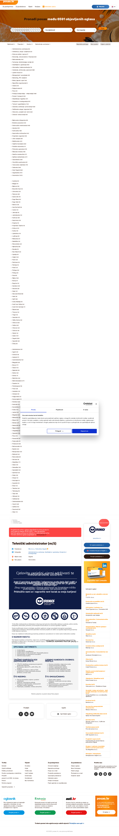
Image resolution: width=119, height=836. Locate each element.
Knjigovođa (15, 396)
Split (13, 299)
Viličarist (14, 496)
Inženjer (14, 394)
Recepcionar (16, 451)
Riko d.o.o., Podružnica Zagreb (37, 549)
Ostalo (14, 85)
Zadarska (15, 167)
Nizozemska (16, 244)
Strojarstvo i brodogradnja (20, 101)
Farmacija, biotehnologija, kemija (21, 62)
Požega (14, 270)
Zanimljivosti (28, 778)
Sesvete (14, 288)
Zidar (13, 512)
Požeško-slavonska (18, 146)
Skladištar (15, 462)
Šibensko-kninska (17, 151)
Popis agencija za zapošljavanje (57, 783)
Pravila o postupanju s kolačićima (11, 773)
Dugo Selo (15, 202)
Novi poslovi (94, 44)
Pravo (14, 91)
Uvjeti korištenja (6, 768)
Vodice (14, 325)
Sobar (14, 464)
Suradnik (15, 483)
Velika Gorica (16, 320)
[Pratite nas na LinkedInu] (101, 774)
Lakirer (14, 412)
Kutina (14, 231)
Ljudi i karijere (29, 773)
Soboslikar (15, 467)
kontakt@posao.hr (103, 805)
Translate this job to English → (98, 550)
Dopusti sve (84, 431)
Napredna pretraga (82, 44)
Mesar (14, 420)
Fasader (14, 383)
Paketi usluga (75, 770)
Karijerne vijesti (75, 775)
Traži (102, 28)
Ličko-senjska (16, 138)
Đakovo (14, 204)
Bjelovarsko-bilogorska (19, 120)
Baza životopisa (75, 768)
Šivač (14, 485)
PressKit (4, 775)
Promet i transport (17, 96)
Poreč (14, 267)
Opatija (14, 254)
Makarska (15, 238)
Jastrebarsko (16, 215)
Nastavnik (15, 425)
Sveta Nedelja (16, 301)
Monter (14, 422)
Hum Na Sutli (16, 207)
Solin (13, 296)
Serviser (14, 459)
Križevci (14, 228)
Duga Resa (15, 199)
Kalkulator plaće (50, 6)
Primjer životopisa (53, 780)
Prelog (14, 273)
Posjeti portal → (14, 812)
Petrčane (15, 262)
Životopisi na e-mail (76, 773)
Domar (14, 375)
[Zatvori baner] (96, 404)
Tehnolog (15, 491)
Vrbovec (14, 328)
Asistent (14, 357)
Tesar (14, 493)
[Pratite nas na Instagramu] (105, 774)
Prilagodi (58, 431)
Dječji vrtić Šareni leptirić (96, 714)
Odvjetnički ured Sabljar (94, 614)
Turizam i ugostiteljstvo (19, 104)
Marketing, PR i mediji (18, 78)
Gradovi (29, 44)
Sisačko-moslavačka (18, 154)
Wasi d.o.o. (91, 635)
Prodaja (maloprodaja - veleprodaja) (23, 93)
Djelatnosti (10, 44)
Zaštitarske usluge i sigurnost (21, 109)
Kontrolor (15, 404)
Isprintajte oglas (65, 714)
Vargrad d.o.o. (96, 628)
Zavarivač (15, 509)
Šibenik (14, 309)
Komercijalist (16, 399)
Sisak (14, 291)
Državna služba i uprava (19, 54)
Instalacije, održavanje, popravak (22, 70)
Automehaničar (16, 360)
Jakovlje (14, 212)
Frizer (14, 388)
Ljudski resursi (16, 72)
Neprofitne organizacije (19, 83)
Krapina (14, 223)
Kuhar (14, 409)
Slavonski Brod (16, 293)
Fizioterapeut (16, 386)
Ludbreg (14, 236)
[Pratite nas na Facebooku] (96, 774)
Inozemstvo (15, 175)
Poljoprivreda (16, 88)
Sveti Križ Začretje (17, 307)
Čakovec (15, 194)
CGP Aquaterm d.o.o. (95, 734)
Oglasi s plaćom (105, 44)
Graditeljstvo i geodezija (19, 64)
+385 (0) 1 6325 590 (103, 807)
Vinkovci (14, 322)
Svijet (26, 768)
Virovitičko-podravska (18, 162)
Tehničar (14, 488)
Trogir (14, 314)
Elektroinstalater (17, 380)
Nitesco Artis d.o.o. (94, 708)
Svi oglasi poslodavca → (97, 545)
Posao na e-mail (52, 770)
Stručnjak (15, 480)
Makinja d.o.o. (95, 646)
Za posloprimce (8, 6)
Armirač (14, 354)
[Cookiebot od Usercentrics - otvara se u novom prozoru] (84, 404)
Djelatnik (14, 370)
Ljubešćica (15, 233)
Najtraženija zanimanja (42, 44)
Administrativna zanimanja (20, 49)
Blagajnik (15, 362)
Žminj (14, 343)
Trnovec (14, 312)
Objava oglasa (75, 766)
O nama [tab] (85, 409)
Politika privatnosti (7, 770)
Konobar (14, 401)
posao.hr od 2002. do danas (10, 778)
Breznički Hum (16, 189)
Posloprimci (16, 521)
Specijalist (15, 470)
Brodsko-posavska (17, 123)
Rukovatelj (15, 457)
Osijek (14, 257)
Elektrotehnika (16, 59)
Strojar (14, 478)
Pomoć (4, 780)
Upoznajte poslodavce (54, 775)
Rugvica (14, 283)
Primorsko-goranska (18, 149)
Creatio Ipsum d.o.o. (95, 602)
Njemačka (15, 246)
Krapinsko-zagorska (18, 136)
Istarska (14, 128)
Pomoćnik (15, 438)
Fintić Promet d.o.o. (95, 679)
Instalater (15, 391)
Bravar (14, 365)
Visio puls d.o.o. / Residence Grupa (96, 685)
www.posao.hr (41, 535)
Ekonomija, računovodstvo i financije (23, 57)
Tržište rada (28, 770)
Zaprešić (15, 341)
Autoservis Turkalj (97, 621)
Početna (14, 520)
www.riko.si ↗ (97, 538)
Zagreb (14, 338)
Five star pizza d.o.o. (92, 728)
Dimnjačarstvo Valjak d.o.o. (94, 754)
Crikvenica (15, 191)
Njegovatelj (15, 428)
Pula (13, 275)
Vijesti (30, 6)
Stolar (14, 475)
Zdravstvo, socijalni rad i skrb (21, 112)
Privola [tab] (33, 409)
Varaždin (15, 317)
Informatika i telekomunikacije (21, 67)
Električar (15, 378)
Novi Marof (15, 252)
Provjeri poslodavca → (96, 556)
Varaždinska (16, 159)
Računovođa (16, 446)
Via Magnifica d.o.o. (95, 748)
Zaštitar (14, 506)
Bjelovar (14, 186)
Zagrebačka (16, 172)
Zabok (14, 333)
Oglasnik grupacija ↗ (8, 787)
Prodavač (15, 443)
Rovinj (14, 280)
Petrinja (14, 265)
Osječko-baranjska (17, 144)
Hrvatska (27, 766)
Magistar (15, 415)
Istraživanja (28, 775)
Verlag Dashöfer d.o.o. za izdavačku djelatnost (97, 693)
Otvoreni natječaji (53, 766)
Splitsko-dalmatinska (18, 157)
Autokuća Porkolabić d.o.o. (97, 653)
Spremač (15, 472)
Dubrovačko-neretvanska (19, 125)
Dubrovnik (15, 196)
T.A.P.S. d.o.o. (97, 595)
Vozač (14, 504)
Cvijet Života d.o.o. (97, 666)
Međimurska (16, 141)
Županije (20, 44)
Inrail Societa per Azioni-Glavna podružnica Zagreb (95, 740)
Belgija (14, 183)
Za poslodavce (21, 6)
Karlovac (15, 217)
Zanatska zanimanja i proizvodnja (22, 106)
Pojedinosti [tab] (59, 409)
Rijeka (14, 278)
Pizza (14, 436)
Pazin (14, 259)
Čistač (14, 367)
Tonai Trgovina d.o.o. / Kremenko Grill (97, 608)
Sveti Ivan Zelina (17, 304)
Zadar (14, 335)
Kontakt (4, 766)
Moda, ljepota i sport (18, 80)
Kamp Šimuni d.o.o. (91, 660)
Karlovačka (15, 130)
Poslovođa (15, 441)
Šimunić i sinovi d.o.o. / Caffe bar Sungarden (95, 721)
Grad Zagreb (16, 170)
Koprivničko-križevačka (19, 133)
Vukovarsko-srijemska (18, 165)
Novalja (14, 249)
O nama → (106, 812)
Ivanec (14, 210)
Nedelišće (15, 241)
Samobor (15, 286)
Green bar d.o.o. (90, 640)
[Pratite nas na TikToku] (110, 774)
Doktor (14, 373)
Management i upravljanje (20, 75)
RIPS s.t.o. (95, 672)
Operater (15, 433)
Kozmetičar (15, 407)
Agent (14, 352)
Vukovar (14, 330)
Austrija (14, 181)
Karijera (37, 6)
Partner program (6, 783)
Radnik (14, 449)
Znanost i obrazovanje (18, 114)
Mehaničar (15, 417)
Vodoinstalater (16, 501)
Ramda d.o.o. (90, 701)
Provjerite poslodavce (54, 773)
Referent (14, 454)
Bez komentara (29, 780)
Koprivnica (15, 220)
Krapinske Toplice (17, 225)
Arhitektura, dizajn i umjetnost (21, 51)
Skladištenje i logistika (18, 99)
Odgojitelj (15, 430)
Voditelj (14, 499)
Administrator (16, 349)
